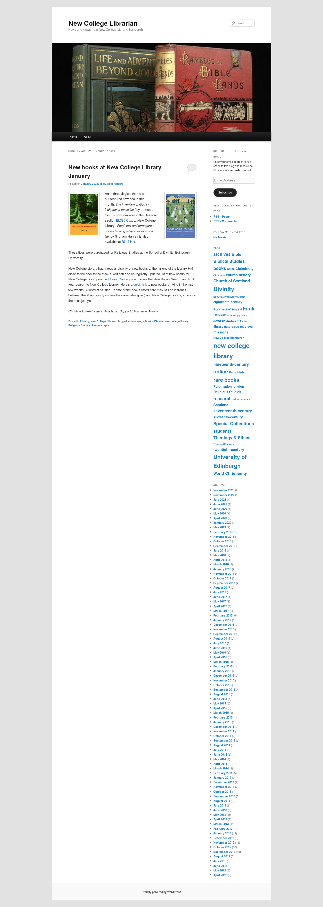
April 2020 (220, 518)
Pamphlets (237, 372)
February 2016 (222, 666)
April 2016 (220, 657)
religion (238, 386)
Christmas (219, 275)
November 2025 (223, 490)
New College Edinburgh (228, 338)
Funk (249, 308)
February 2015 (222, 717)
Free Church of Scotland (227, 309)
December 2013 (223, 782)
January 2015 (222, 722)
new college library (177, 321)
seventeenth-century (232, 410)
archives (222, 254)
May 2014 (219, 759)
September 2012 (224, 852)
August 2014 (221, 745)
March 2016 (221, 662)
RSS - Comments (225, 221)
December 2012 (223, 838)
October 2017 (222, 578)
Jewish (219, 320)
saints (236, 399)
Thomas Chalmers (223, 444)
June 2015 (220, 699)
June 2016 (220, 648)
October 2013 (222, 791)
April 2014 (220, 764)
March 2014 (221, 768)
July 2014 (219, 749)
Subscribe (225, 192)
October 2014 (222, 736)
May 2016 (219, 652)
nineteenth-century (231, 364)
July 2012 (219, 861)
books (149, 321)
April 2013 (220, 819)
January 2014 (222, 777)
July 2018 (219, 550)
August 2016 (221, 638)
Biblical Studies (229, 261)
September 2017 (224, 583)
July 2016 (219, 643)
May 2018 (219, 555)
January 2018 (222, 569)
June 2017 (220, 597)
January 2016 (222, 671)
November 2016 (223, 629)
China (231, 269)
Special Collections (233, 423)
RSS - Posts (221, 216)
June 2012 (220, 866)
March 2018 (221, 564)
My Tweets (220, 237)
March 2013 (221, 824)
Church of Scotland (231, 281)
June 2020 (220, 509)
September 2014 (224, 740)
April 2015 (220, 708)
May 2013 (219, 814)
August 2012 (221, 856)
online (220, 371)
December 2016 (223, 624)
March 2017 (221, 611)
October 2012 (222, 847)
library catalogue (226, 326)
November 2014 (223, 731)
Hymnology (233, 315)
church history (238, 274)
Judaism (232, 321)
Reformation (222, 386)
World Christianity (230, 473)
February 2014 (222, 773)
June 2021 (220, 504)
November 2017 (223, 574)
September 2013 (224, 796)
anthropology (135, 321)
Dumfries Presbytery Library (229, 296)
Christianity (244, 268)
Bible (236, 254)
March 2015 (221, 712)
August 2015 (221, 694)
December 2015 (223, 675)
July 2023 (219, 499)
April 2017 (220, 606)
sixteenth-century (228, 416)
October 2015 (222, 685)
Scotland (221, 404)
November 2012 (223, 842)
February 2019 (222, 532)
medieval (247, 326)
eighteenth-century (227, 301)
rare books (226, 379)
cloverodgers (115, 184)
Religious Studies (79, 325)
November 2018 (223, 536)
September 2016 (224, 634)
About (87, 136)
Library (84, 321)
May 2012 (219, 870)
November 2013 (223, 787)
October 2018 (222, 541)
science (245, 399)
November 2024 (223, 495)
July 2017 (219, 592)
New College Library (103, 321)
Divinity (159, 321)
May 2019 (219, 527)
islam (244, 315)
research (222, 398)
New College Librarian (103, 23)
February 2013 (222, 828)
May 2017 (219, 601)
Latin (243, 321)
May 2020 (219, 513)
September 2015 (224, 689)
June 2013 (220, 810)
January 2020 (222, 522)
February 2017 (222, 615)
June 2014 (220, 754)
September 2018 (224, 546)
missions (221, 332)
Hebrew (219, 315)
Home (73, 136)
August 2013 (221, 801)
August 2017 (221, 587)
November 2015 (223, 680)
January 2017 (222, 620)
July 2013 (219, 805)
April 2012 (220, 875)
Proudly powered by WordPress (161, 892)
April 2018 (220, 559)
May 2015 (219, 703)
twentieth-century (228, 449)
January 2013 (222, 833)
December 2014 (223, 726)
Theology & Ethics (231, 438)
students (222, 431)
